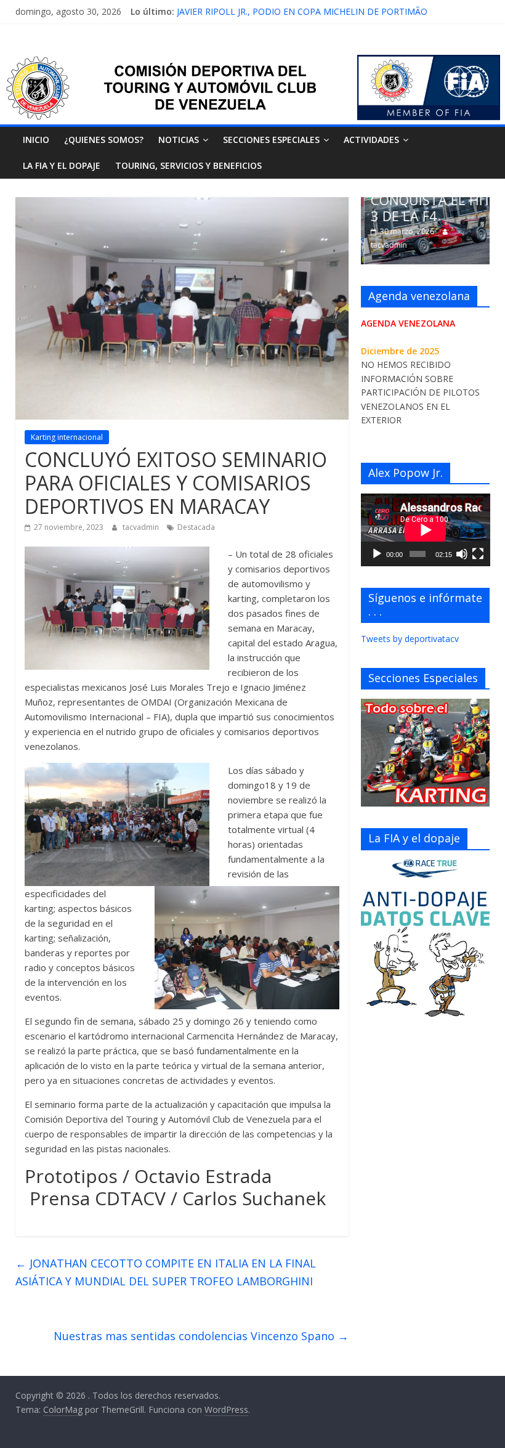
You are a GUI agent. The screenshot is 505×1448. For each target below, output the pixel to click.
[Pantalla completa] (478, 554)
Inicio (36, 139)
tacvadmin (142, 527)
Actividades (371, 139)
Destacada (196, 527)
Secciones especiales (271, 139)
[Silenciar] (462, 554)
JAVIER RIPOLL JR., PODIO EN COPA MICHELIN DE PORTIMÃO (302, 11)
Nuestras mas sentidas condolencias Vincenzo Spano (201, 1335)
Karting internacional (67, 437)
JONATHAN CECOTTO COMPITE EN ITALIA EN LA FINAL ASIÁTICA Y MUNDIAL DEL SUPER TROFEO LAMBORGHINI (165, 1272)
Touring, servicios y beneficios (188, 165)
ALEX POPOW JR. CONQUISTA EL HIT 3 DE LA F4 (427, 200)
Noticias (178, 139)
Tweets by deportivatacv (410, 639)
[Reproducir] (377, 554)
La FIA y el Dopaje (61, 165)
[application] (425, 530)
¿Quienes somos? (103, 139)
